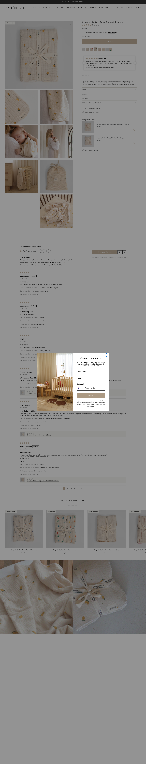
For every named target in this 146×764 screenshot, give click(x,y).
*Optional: (80, 384)
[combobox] (80, 388)
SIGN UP (91, 395)
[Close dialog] (106, 354)
